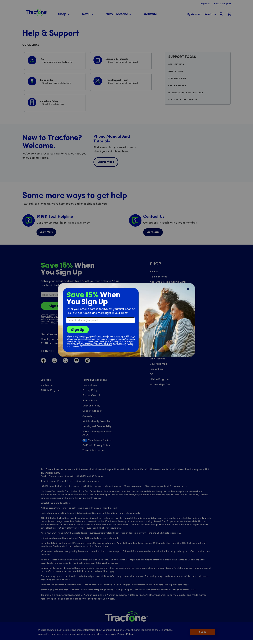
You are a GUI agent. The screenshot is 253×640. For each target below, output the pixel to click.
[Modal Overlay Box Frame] (126, 320)
